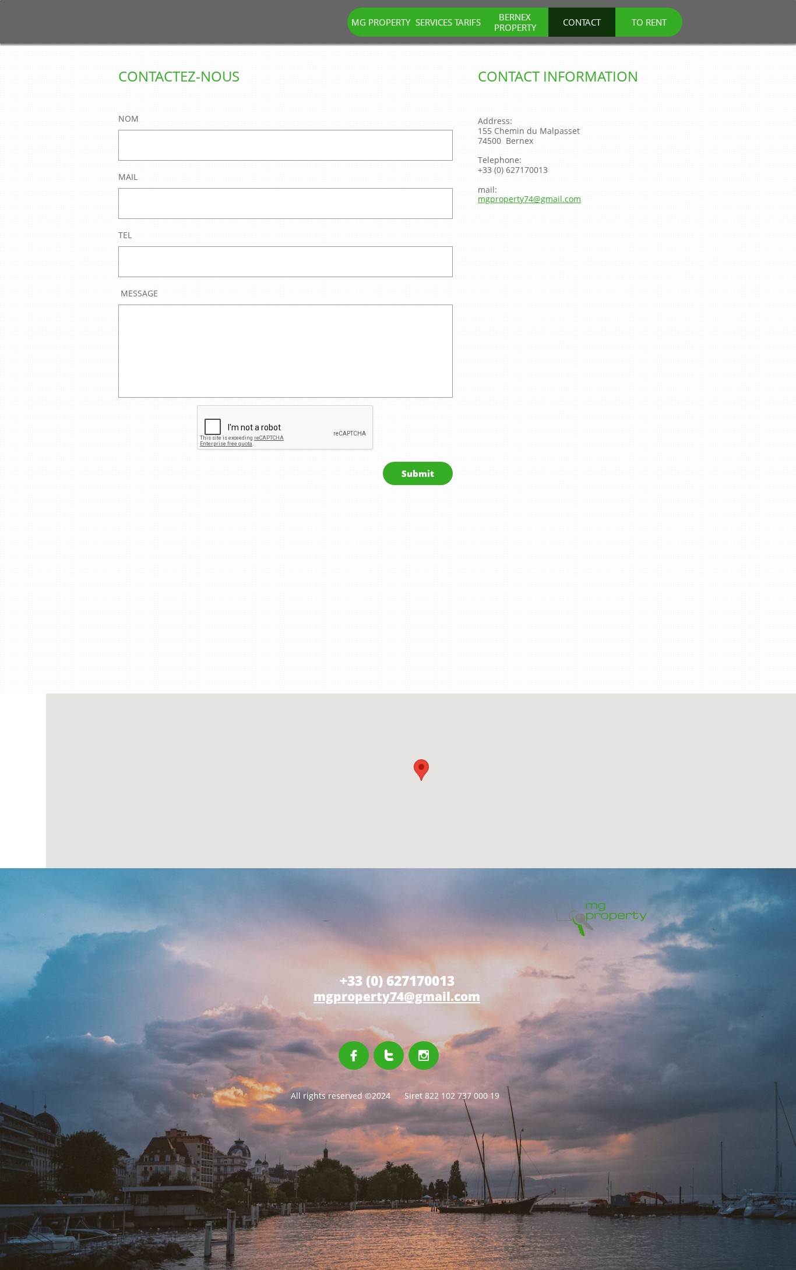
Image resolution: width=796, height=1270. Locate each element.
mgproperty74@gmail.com (529, 198)
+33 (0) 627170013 (513, 169)
